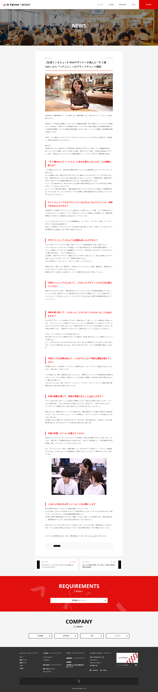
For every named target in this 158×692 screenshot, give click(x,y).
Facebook (95, 670)
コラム (21, 665)
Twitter (105, 670)
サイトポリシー (94, 660)
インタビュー (46, 660)
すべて (21, 657)
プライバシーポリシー (96, 662)
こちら (92, 536)
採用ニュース (23, 660)
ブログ (133, 4)
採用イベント (23, 662)
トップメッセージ (47, 657)
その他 (21, 668)
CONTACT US (93, 665)
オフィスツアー (47, 671)
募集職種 (148, 4)
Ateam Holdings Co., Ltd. (97, 657)
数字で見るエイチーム (49, 669)
